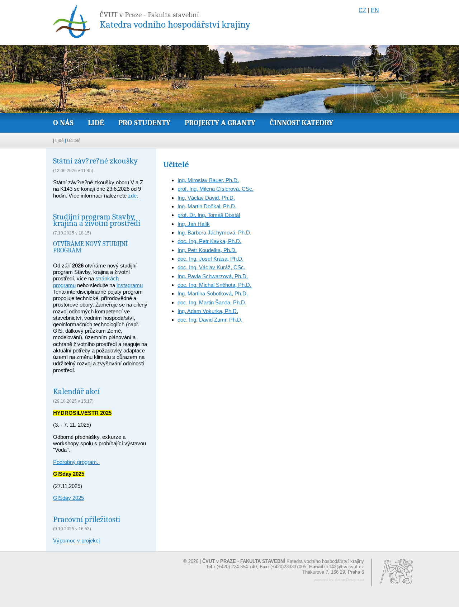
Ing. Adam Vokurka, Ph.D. (208, 311)
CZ (362, 10)
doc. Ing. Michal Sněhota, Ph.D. (214, 285)
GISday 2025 (68, 498)
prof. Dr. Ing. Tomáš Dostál (209, 215)
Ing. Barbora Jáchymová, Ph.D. (214, 232)
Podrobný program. (76, 462)
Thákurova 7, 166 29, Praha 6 (333, 572)
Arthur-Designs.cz (349, 580)
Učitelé (74, 140)
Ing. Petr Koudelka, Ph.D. (207, 250)
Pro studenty (144, 122)
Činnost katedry (301, 122)
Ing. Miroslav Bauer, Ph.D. (208, 180)
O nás (63, 122)
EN (375, 10)
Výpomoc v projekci (76, 540)
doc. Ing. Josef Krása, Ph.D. (210, 259)
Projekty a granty (220, 122)
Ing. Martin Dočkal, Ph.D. (207, 206)
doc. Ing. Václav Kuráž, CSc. (211, 267)
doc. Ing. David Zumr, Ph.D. (210, 320)
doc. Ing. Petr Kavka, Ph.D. (209, 241)
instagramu (130, 285)
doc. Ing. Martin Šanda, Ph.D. (212, 302)
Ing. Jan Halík (194, 224)
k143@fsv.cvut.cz (345, 566)
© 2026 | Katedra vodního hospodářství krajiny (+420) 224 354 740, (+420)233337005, (273, 564)
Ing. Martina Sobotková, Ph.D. (213, 293)
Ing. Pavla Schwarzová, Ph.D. (213, 276)
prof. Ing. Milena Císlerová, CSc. (216, 189)
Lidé (96, 122)
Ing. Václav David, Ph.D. (206, 198)
